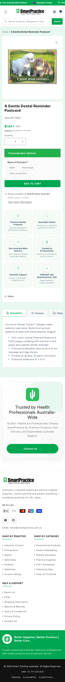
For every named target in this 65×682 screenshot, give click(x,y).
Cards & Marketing (46, 550)
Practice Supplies (46, 560)
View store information (20, 202)
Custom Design (13, 574)
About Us (9, 592)
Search (57, 21)
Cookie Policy (46, 677)
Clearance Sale (44, 569)
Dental (7, 555)
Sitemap (16, 677)
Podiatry (9, 564)
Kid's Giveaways (45, 564)
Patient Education (46, 555)
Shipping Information (16, 602)
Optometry (10, 560)
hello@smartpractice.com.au (26, 527)
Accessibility (29, 677)
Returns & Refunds (14, 606)
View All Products (46, 574)
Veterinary (10, 569)
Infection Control (14, 545)
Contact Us (32, 448)
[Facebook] (5, 520)
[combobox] (24, 21)
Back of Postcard (18, 162)
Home (5, 31)
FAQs (7, 597)
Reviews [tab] (39, 313)
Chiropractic (11, 550)
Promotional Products (48, 545)
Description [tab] (16, 313)
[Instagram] (13, 520)
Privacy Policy (12, 616)
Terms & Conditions (15, 611)
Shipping (8, 130)
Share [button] (11, 296)
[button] (5, 12)
